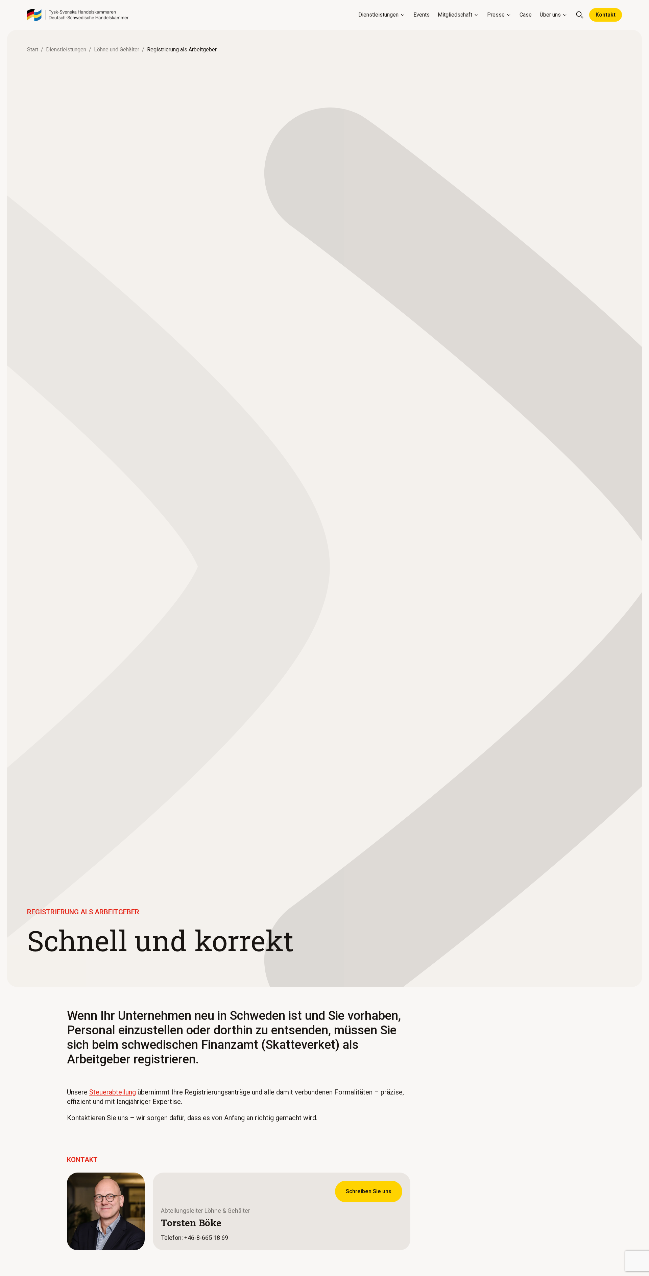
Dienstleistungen (378, 14)
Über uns (550, 14)
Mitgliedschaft (455, 14)
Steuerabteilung (112, 1092)
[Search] (580, 15)
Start (32, 49)
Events (421, 14)
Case (526, 14)
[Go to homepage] (77, 15)
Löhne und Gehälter (116, 49)
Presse (496, 14)
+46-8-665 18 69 (206, 1237)
